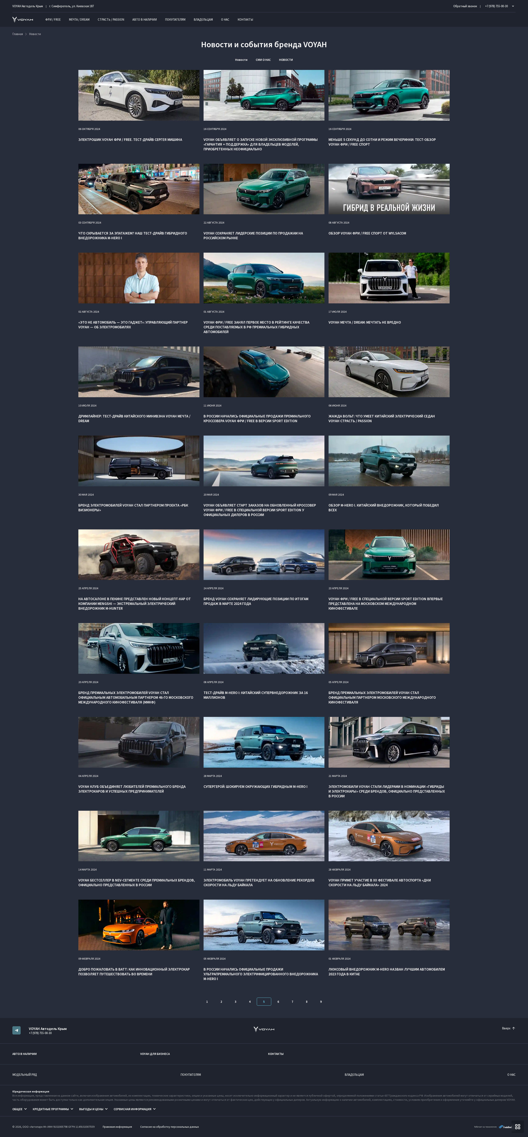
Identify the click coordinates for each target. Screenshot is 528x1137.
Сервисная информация (132, 1109)
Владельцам (203, 19)
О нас (225, 19)
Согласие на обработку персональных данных (169, 1127)
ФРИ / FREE (53, 19)
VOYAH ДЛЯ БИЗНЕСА (155, 1054)
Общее (17, 1109)
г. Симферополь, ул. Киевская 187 (71, 6)
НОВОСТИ (286, 60)
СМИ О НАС (263, 60)
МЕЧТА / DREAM (79, 19)
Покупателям (175, 19)
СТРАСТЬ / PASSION (111, 19)
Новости (241, 60)
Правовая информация (117, 1127)
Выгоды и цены (91, 1109)
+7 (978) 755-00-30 (40, 1033)
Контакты (245, 19)
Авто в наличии (144, 19)
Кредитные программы (51, 1109)
